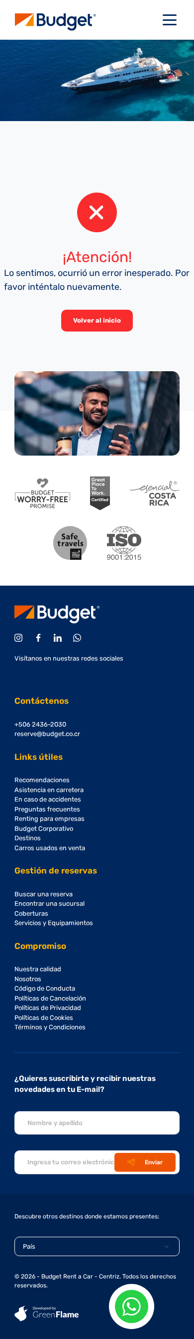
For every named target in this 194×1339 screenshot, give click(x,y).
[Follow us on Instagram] (20, 638)
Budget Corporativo (43, 828)
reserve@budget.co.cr (47, 733)
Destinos (27, 838)
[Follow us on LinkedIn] (59, 638)
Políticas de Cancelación (50, 998)
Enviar (154, 1162)
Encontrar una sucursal (49, 903)
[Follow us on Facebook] (40, 638)
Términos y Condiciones (50, 1027)
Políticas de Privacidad (47, 1007)
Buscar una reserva (43, 894)
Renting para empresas (49, 818)
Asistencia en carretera (49, 790)
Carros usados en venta (49, 848)
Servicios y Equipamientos (53, 923)
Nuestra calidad (37, 969)
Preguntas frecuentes (47, 809)
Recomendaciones (42, 780)
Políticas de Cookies (43, 1017)
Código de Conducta (44, 988)
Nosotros (27, 979)
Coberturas (31, 913)
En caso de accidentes (47, 799)
